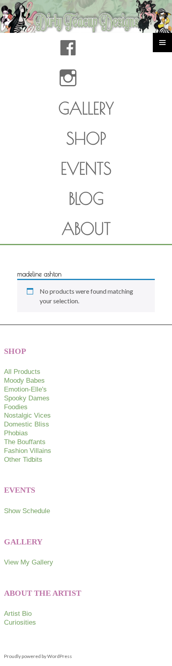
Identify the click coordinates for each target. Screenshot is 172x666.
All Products (22, 372)
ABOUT (86, 228)
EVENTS (86, 168)
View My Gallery (28, 562)
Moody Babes (24, 380)
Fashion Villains (27, 451)
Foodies (16, 407)
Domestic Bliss (26, 424)
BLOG (86, 198)
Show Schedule (27, 511)
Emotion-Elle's (25, 389)
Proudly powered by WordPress (38, 656)
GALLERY (86, 108)
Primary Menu (162, 42)
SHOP (86, 138)
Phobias (16, 433)
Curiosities (20, 622)
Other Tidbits (23, 459)
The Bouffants (25, 442)
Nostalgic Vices (27, 415)
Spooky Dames (27, 398)
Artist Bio (18, 613)
